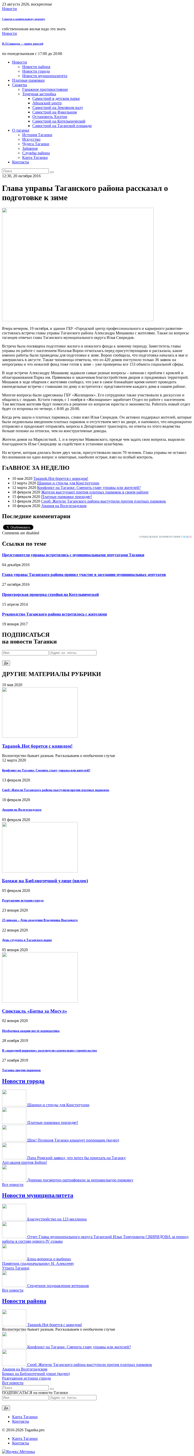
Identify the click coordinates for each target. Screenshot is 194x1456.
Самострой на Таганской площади (62, 126)
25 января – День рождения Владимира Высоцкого (40, 920)
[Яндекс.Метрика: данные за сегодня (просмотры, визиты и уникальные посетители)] (18, 1451)
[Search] (52, 172)
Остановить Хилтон (49, 116)
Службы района (36, 153)
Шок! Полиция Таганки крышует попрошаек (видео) (73, 1140)
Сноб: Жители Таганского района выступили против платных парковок (103, 501)
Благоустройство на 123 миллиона (57, 1219)
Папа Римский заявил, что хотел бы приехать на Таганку (76, 1158)
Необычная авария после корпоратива (31, 1031)
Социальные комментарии (165, 536)
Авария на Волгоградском (63, 506)
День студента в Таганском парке (27, 940)
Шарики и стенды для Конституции (68, 483)
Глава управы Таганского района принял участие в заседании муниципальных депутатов (84, 574)
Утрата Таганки (15, 1268)
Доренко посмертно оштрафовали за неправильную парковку (80, 1180)
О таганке (20, 130)
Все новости (12, 1184)
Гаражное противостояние (45, 89)
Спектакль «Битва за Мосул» (34, 1011)
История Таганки (37, 135)
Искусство (31, 139)
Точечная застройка (39, 94)
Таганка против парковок (21, 1070)
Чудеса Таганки (35, 144)
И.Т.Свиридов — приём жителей (22, 43)
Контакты (20, 162)
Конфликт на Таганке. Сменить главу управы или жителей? (89, 487)
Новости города (36, 71)
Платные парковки (28, 80)
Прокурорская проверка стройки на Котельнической (50, 594)
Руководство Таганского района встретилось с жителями (54, 614)
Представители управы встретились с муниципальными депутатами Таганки (73, 555)
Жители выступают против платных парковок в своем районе (95, 492)
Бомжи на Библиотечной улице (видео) (45, 880)
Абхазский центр (47, 103)
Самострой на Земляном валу (57, 107)
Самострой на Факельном (54, 112)
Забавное (30, 148)
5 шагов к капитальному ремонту (23, 18)
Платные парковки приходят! (66, 496)
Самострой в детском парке (56, 98)
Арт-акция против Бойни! (24, 1162)
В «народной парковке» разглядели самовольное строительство (49, 1050)
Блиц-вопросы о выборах (49, 1259)
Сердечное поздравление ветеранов (58, 1286)
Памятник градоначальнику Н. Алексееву (38, 1263)
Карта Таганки (35, 157)
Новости (9, 9)
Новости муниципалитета (44, 76)
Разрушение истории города (23, 900)
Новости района (36, 67)
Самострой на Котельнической (58, 121)
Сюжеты (19, 85)
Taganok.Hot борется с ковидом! (60, 478)
